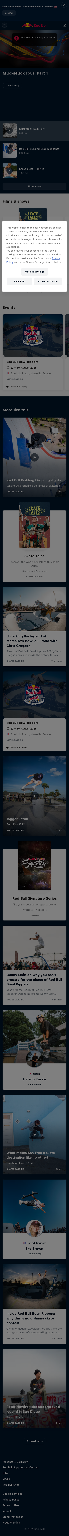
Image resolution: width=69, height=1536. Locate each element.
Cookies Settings (34, 272)
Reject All (19, 281)
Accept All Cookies (48, 281)
